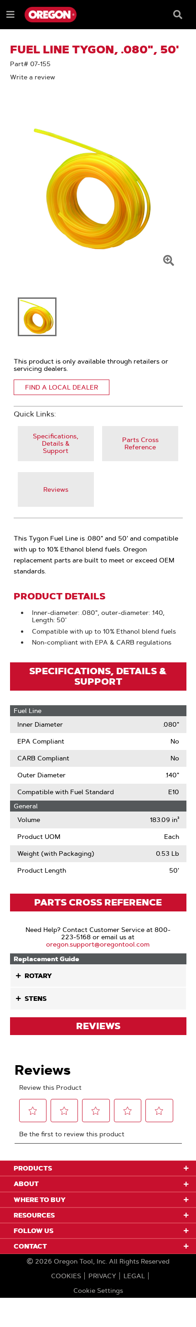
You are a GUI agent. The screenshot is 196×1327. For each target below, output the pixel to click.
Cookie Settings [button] (98, 1290)
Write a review (32, 77)
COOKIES (66, 1276)
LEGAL (134, 1276)
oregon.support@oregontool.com (98, 944)
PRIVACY (102, 1276)
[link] (56, 443)
